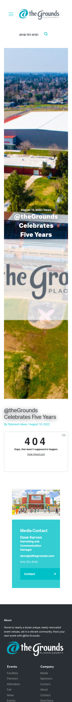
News (10, 695)
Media (44, 673)
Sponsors (46, 678)
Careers (45, 684)
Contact (45, 695)
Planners (12, 678)
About (44, 689)
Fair (9, 689)
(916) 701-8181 (29, 34)
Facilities (12, 673)
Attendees (13, 684)
